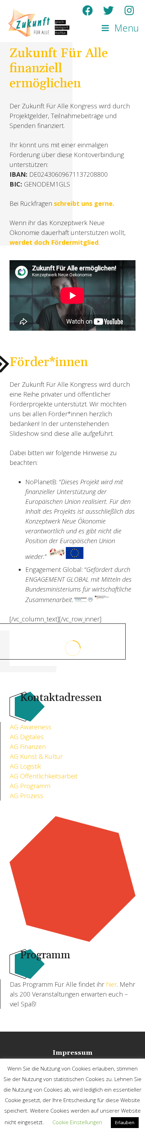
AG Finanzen (28, 746)
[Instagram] (129, 10)
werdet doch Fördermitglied (54, 242)
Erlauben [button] (124, 1122)
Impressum (72, 1053)
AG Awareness (30, 727)
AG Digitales (27, 737)
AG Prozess (26, 795)
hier (111, 984)
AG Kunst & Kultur (36, 756)
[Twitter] (108, 10)
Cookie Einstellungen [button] (77, 1122)
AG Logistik (25, 766)
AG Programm (30, 786)
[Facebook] (87, 10)
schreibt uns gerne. (84, 203)
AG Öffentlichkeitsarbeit (43, 776)
